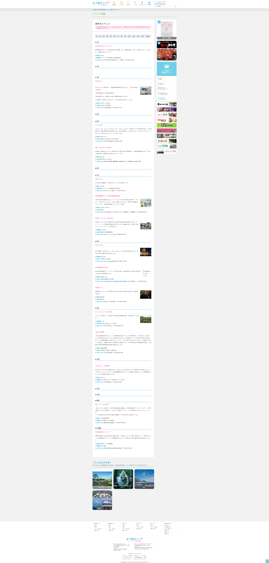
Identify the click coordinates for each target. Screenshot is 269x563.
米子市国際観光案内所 (163, 93)
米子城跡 (161, 78)
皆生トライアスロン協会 (110, 234)
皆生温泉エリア (111, 523)
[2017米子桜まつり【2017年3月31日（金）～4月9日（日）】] (123, 83)
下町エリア (124, 523)
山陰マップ (137, 555)
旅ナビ (125, 555)
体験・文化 (97, 530)
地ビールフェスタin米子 (102, 404)
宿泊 (96, 527)
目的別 (128, 4)
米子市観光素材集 (138, 557)
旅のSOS (130, 555)
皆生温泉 (114, 4)
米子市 (145, 557)
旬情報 (149, 4)
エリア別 (121, 4)
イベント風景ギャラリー (127, 557)
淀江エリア (152, 523)
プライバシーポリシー (127, 559)
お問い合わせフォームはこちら (135, 553)
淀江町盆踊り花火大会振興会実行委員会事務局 (115, 281)
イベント (135, 4)
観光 (96, 525)
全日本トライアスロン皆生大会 (104, 218)
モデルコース (142, 4)
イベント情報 (109, 9)
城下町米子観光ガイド (163, 88)
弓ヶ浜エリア (139, 523)
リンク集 (143, 555)
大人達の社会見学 (162, 98)
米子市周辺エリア (168, 523)
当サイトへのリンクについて (140, 559)
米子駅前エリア (161, 83)
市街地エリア (97, 523)
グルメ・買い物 (98, 528)
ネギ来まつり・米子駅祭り (102, 366)
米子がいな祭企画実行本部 (110, 261)
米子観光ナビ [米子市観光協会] (99, 9)
